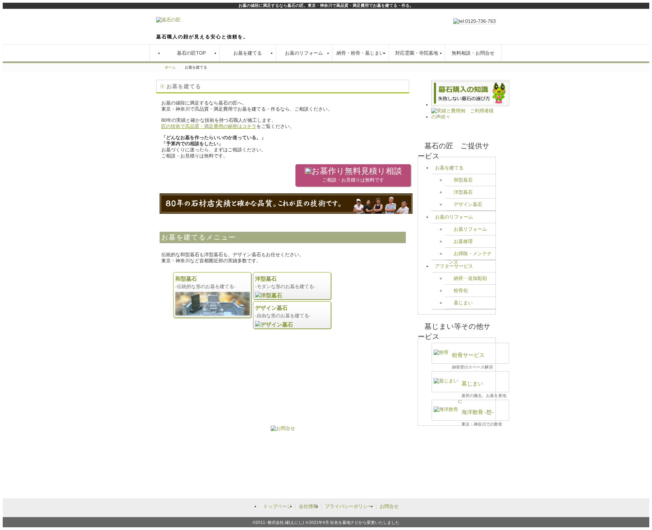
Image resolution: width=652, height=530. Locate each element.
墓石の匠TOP (191, 53)
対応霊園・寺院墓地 (416, 53)
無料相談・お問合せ (473, 53)
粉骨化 (461, 290)
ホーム (170, 67)
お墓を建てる (247, 53)
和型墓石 (463, 180)
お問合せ (389, 506)
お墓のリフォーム (304, 53)
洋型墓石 (463, 192)
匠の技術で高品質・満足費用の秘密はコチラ (208, 126)
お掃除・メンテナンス (470, 255)
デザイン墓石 (468, 204)
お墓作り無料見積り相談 (356, 174)
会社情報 (308, 506)
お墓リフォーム (470, 229)
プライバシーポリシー (349, 506)
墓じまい (463, 302)
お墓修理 (463, 241)
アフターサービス (454, 266)
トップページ (277, 506)
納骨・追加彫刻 (470, 278)
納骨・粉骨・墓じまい (360, 53)
